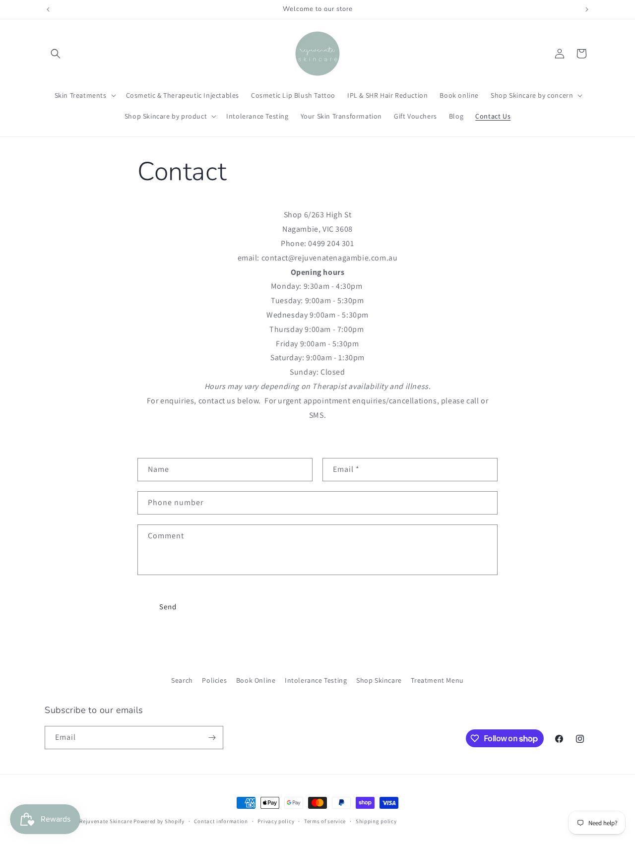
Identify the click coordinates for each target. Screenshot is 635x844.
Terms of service (325, 821)
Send (168, 606)
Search (182, 680)
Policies (214, 680)
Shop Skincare (379, 680)
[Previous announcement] (48, 9)
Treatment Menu (437, 680)
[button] (55, 54)
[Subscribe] (212, 737)
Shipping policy (376, 821)
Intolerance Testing (316, 680)
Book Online (256, 680)
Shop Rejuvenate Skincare (98, 821)
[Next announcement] (587, 9)
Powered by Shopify (159, 821)
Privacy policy (275, 821)
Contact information (221, 821)
